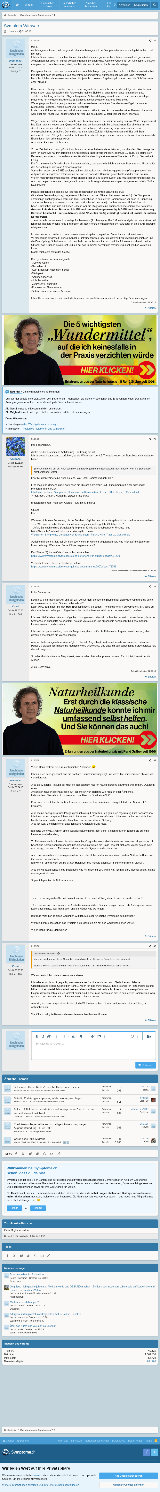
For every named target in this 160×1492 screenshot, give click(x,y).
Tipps (149, 1440)
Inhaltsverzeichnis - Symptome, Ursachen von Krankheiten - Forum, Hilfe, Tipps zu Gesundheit (85, 492)
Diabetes (15, 1309)
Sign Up (38, 1208)
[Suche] (154, 5)
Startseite (17, 5)
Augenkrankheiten (42, 1131)
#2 (155, 439)
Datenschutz (118, 1440)
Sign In (14, 1208)
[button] (30, 5)
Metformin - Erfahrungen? (24, 1302)
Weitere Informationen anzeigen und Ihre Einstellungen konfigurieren (40, 1484)
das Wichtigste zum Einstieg (39, 424)
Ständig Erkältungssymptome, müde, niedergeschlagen (48, 1098)
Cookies (9, 1440)
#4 (155, 760)
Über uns (63, 1440)
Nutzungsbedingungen (97, 1440)
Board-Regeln (135, 1440)
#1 (155, 40)
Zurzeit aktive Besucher (18, 1223)
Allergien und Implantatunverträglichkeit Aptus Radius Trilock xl (45, 1314)
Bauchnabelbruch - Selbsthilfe (27, 1274)
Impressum (76, 1440)
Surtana (17, 1101)
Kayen (145, 1127)
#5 (155, 946)
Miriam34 (18, 1090)
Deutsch (24, 1440)
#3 (155, 586)
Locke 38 (144, 1101)
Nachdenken (17, 1296)
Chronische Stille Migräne (29, 1138)
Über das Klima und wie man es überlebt (33, 1325)
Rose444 (18, 1131)
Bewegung (15, 1281)
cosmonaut (13, 31)
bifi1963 (151, 1361)
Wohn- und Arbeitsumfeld (23, 1332)
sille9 (16, 1142)
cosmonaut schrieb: (45, 953)
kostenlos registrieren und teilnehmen (44, 428)
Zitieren (152, 308)
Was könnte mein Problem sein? (50, 1090)
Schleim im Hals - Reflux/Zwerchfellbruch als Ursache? (47, 1087)
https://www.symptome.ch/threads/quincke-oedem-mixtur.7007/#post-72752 (73, 566)
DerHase (18, 1116)
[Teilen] (149, 41)
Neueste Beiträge (14, 1268)
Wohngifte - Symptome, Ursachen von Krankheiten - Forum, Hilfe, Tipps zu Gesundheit (80, 534)
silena (145, 1090)
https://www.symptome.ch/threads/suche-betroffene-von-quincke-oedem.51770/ (76, 555)
